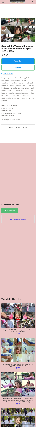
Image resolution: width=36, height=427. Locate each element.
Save (25, 127)
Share (11, 127)
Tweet (18, 127)
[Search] (30, 1)
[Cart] (34, 1)
